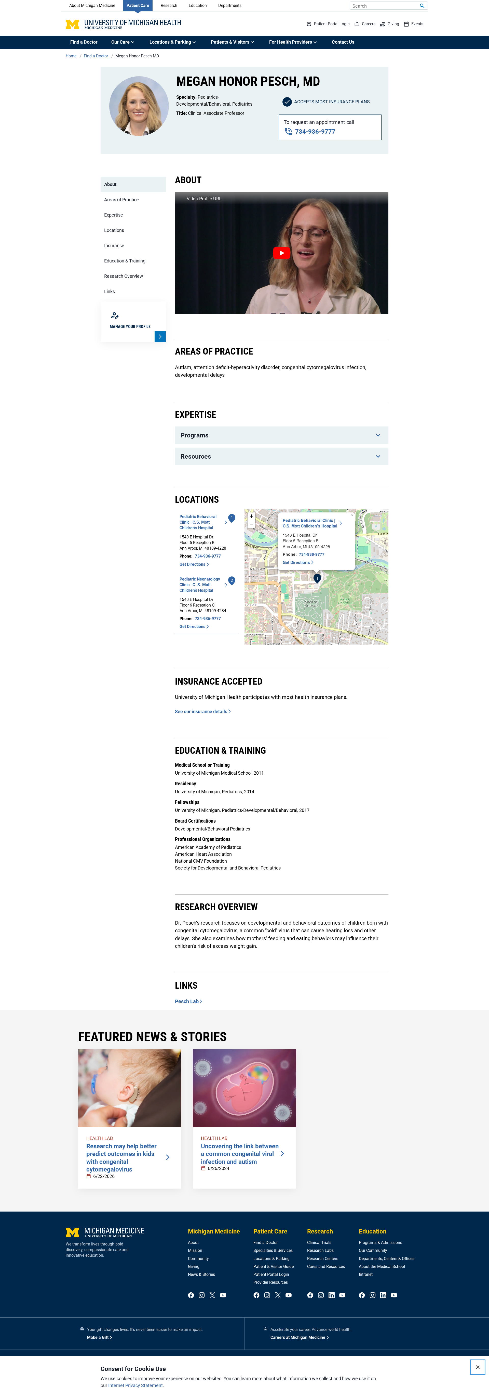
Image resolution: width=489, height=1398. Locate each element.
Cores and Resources (326, 1266)
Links (109, 291)
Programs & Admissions (380, 1242)
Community (198, 1258)
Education (198, 5)
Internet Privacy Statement (135, 1385)
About (110, 184)
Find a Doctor (84, 42)
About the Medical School (382, 1266)
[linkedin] (332, 1295)
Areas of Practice (121, 199)
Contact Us (343, 42)
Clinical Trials (319, 1242)
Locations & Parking (271, 1258)
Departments (229, 5)
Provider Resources (270, 1282)
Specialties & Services (273, 1250)
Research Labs (320, 1250)
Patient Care (138, 5)
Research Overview (123, 276)
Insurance (114, 245)
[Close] (477, 1367)
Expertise (113, 215)
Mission (195, 1250)
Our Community (373, 1250)
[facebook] (191, 1295)
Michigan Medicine (214, 1231)
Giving (193, 1266)
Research (169, 5)
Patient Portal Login (271, 1274)
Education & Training (124, 260)
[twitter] (212, 1295)
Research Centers (322, 1258)
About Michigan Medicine (92, 5)
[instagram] (202, 1295)
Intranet (366, 1274)
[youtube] (223, 1295)
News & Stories (201, 1274)
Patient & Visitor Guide (273, 1266)
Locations (114, 230)
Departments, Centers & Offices (386, 1258)
